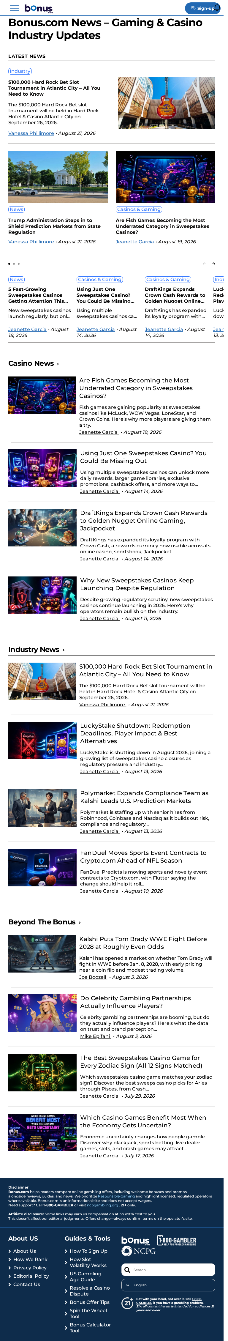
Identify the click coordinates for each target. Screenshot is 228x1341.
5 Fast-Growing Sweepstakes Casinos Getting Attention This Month (36, 294)
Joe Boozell (93, 977)
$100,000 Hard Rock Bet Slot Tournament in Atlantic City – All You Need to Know (54, 88)
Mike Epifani (95, 1036)
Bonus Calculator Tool (90, 1328)
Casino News (31, 363)
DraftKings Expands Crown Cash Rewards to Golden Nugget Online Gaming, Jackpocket (175, 294)
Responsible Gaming (117, 1196)
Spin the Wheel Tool (88, 1313)
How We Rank (30, 1259)
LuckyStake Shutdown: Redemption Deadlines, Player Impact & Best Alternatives (135, 733)
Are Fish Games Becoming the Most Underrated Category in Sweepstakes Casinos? (162, 226)
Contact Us (26, 1284)
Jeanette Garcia (135, 242)
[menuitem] (168, 1285)
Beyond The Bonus (41, 922)
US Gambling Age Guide (86, 1276)
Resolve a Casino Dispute (90, 1291)
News (16, 209)
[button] (14, 8)
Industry (20, 71)
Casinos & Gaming (139, 209)
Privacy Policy (30, 1268)
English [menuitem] (140, 1285)
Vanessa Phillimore (31, 133)
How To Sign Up (88, 1251)
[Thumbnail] (42, 409)
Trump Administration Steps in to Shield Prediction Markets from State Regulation (54, 226)
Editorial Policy (31, 1276)
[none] (168, 1285)
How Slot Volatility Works (88, 1262)
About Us (24, 1251)
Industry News (33, 649)
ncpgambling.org (103, 1205)
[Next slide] (213, 264)
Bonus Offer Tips (90, 1302)
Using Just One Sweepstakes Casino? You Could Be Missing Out (104, 294)
